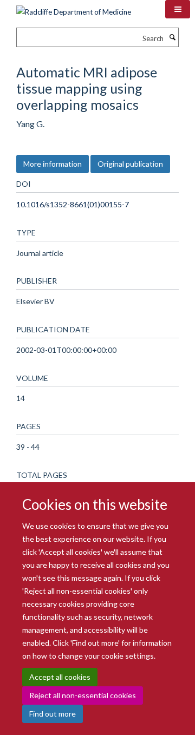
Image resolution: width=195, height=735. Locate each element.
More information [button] (52, 163)
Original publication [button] (130, 163)
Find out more (52, 713)
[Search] (172, 37)
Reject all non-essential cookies (82, 695)
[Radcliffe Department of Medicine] (73, 8)
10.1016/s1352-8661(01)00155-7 (72, 204)
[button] (177, 9)
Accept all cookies (59, 676)
